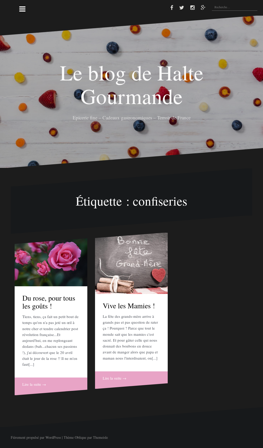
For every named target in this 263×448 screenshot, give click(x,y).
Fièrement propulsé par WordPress (36, 437)
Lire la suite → (34, 384)
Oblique (80, 437)
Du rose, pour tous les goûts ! (48, 302)
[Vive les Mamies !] (131, 263)
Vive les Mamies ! (129, 305)
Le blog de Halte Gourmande (131, 84)
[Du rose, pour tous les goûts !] (51, 262)
